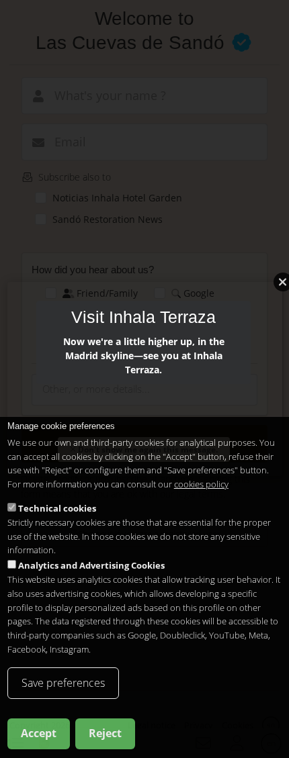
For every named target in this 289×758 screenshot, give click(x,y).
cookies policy (201, 484)
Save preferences (63, 682)
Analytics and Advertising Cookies (91, 565)
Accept (38, 733)
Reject (105, 733)
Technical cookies (57, 508)
